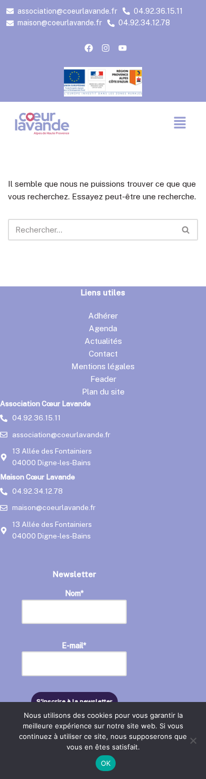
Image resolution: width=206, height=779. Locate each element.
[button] (180, 123)
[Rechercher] (186, 230)
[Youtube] (122, 48)
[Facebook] (88, 48)
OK (106, 763)
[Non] (193, 740)
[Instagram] (105, 48)
